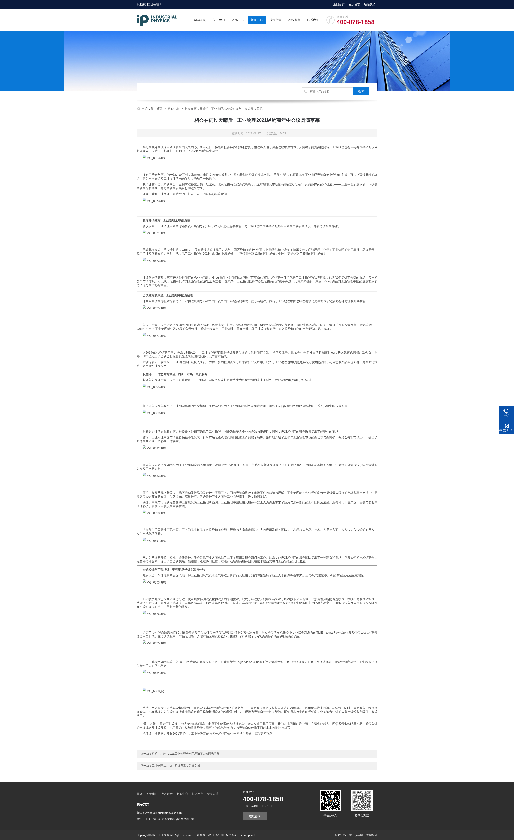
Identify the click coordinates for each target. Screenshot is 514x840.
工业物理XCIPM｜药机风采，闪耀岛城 (176, 765)
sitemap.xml (247, 835)
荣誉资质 (212, 793)
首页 (159, 108)
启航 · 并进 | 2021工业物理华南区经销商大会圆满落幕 (185, 753)
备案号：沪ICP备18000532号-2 (217, 835)
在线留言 (354, 4)
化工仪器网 (356, 835)
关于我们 (219, 20)
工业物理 (153, 4)
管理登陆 (371, 835)
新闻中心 (257, 20)
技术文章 (275, 20)
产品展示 (167, 793)
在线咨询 (254, 816)
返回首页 (339, 4)
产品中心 (238, 20)
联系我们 (369, 4)
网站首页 (200, 20)
